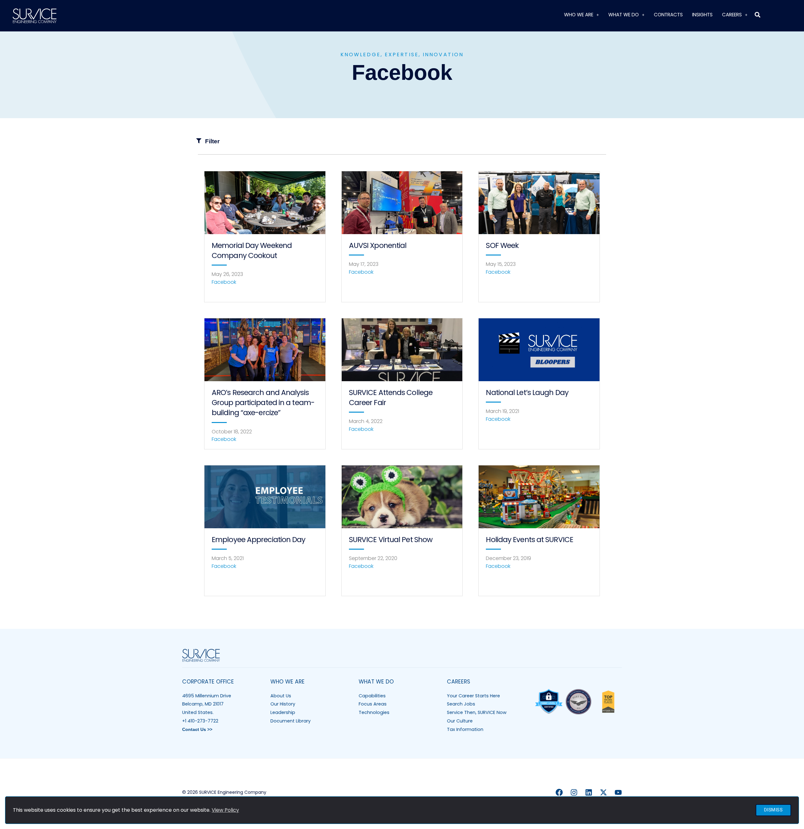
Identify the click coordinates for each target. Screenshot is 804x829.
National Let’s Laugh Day (527, 392)
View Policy (225, 810)
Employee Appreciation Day (259, 540)
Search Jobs (461, 704)
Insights (702, 14)
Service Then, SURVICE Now (477, 712)
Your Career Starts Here (473, 696)
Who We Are (578, 14)
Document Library (290, 721)
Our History (282, 704)
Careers (732, 14)
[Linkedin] (588, 792)
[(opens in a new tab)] (264, 202)
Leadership (282, 712)
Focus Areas (373, 704)
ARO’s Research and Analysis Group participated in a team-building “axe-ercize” (263, 402)
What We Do (623, 14)
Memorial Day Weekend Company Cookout (252, 250)
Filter (212, 141)
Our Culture (460, 721)
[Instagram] (574, 792)
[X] (603, 792)
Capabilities (372, 696)
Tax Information (465, 729)
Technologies (374, 712)
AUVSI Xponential (378, 245)
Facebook (224, 282)
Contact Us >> (197, 729)
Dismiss (773, 810)
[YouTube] (618, 792)
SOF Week (502, 245)
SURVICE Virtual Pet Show (390, 540)
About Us (280, 696)
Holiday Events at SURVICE (529, 540)
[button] (757, 14)
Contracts (668, 14)
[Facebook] (559, 792)
